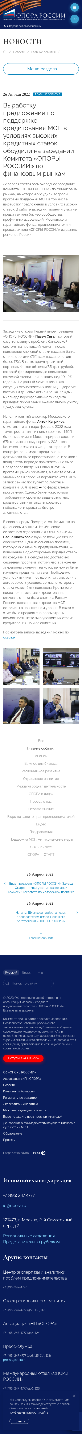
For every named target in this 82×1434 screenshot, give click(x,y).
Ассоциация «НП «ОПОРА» (22, 1078)
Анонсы (41, 756)
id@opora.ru (14, 1205)
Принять (19, 1421)
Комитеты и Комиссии (18, 1091)
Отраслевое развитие (41, 779)
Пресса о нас (41, 801)
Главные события (43, 52)
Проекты (9, 1140)
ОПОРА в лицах (41, 794)
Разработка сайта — (22, 1153)
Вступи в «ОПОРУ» (23, 1058)
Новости (19, 52)
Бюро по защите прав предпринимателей (41, 817)
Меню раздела (42, 68)
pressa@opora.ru (14, 1360)
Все (41, 741)
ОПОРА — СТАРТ (41, 855)
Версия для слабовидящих (25, 26)
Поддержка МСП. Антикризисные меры (41, 839)
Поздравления (41, 832)
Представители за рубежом (31, 1241)
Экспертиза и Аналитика (20, 1104)
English (27, 972)
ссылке (9, 637)
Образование (12, 1133)
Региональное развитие (41, 771)
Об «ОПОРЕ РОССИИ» (19, 1072)
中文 (41, 972)
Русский (11, 972)
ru (75, 18)
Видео (41, 824)
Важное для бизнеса (41, 764)
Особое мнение (41, 809)
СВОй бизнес (41, 847)
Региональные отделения (29, 1235)
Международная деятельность (41, 786)
